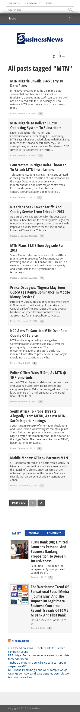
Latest (16, 533)
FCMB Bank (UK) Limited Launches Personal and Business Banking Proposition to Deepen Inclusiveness (49, 551)
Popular (33, 533)
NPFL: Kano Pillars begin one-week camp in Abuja (37, 670)
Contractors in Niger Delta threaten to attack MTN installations (38, 167)
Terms (49, 3)
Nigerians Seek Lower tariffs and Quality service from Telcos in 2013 (37, 209)
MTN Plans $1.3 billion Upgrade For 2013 (37, 247)
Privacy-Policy (33, 3)
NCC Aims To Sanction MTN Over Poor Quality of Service (39, 333)
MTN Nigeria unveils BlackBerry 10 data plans (36, 83)
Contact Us (14, 3)
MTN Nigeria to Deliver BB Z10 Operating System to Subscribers (35, 125)
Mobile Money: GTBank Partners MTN (39, 457)
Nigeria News (20, 641)
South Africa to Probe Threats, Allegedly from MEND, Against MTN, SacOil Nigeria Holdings (38, 416)
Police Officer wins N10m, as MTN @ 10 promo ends (38, 375)
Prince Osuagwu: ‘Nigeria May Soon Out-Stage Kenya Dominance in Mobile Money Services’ (40, 292)
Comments (54, 533)
